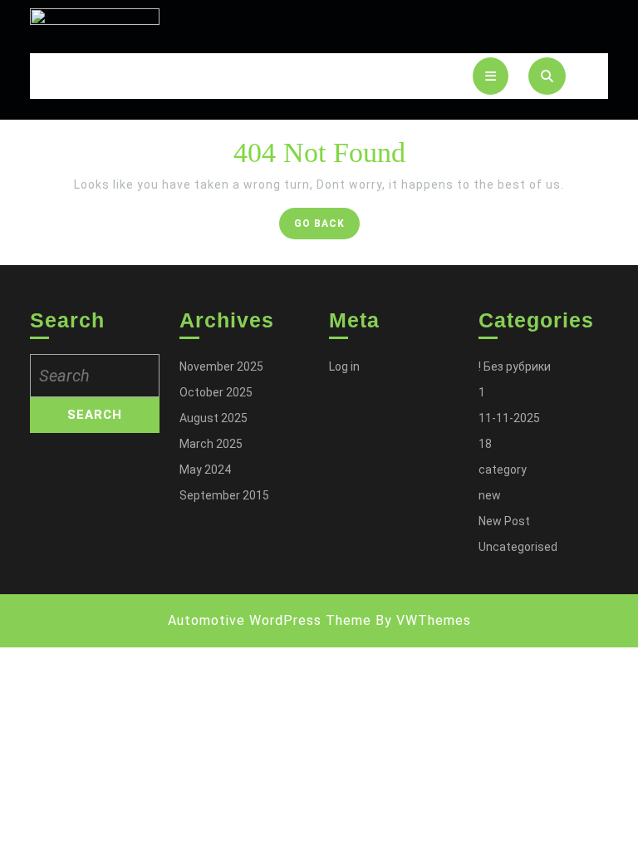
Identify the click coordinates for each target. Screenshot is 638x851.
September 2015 (224, 495)
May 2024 (205, 469)
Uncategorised (517, 546)
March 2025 (211, 443)
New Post (504, 521)
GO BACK (327, 227)
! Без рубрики (514, 366)
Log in (344, 366)
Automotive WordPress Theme (269, 620)
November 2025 (221, 366)
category (502, 469)
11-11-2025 (509, 418)
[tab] (490, 76)
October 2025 (216, 392)
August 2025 (213, 418)
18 (485, 443)
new (489, 495)
